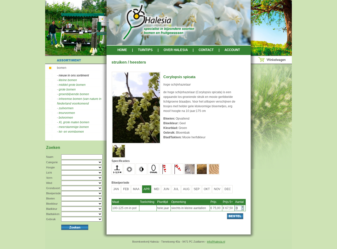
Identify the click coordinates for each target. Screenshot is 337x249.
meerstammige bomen (74, 127)
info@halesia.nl (216, 241)
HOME (122, 50)
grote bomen (67, 89)
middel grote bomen (72, 85)
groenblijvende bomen (74, 94)
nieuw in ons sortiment (74, 75)
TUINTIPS (145, 50)
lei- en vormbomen (71, 131)
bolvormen (66, 117)
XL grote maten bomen (74, 122)
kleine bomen (68, 80)
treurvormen (67, 113)
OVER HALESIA (176, 50)
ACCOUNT (232, 50)
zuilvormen (66, 108)
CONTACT (206, 50)
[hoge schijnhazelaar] (136, 142)
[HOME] (179, 44)
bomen (61, 68)
